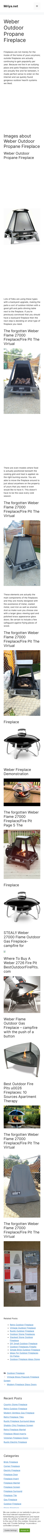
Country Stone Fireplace (15, 1404)
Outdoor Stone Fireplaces (22, 1334)
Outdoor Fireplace (16, 1373)
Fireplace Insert (11, 1479)
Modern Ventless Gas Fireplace (19, 1413)
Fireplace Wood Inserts (15, 1434)
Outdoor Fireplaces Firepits (23, 1347)
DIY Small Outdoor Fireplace (23, 1343)
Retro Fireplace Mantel (15, 1429)
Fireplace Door (11, 1474)
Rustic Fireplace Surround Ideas (19, 1421)
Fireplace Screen (12, 1487)
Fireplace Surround (13, 1491)
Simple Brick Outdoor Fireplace (25, 1350)
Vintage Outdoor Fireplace (23, 1328)
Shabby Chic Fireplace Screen (18, 1425)
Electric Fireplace (12, 1470)
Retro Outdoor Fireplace (21, 1325)
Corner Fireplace (12, 1466)
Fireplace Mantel (12, 1483)
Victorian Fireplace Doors (16, 1438)
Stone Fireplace (11, 1508)
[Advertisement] (22, 110)
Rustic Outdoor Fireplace (22, 1331)
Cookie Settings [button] (11, 1530)
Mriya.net (11, 6)
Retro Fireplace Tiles (14, 1417)
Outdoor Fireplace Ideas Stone (25, 1359)
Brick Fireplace (11, 1462)
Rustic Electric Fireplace (15, 1442)
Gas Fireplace (10, 1499)
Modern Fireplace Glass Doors (22, 1384)
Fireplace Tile (10, 1495)
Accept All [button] (24, 1530)
